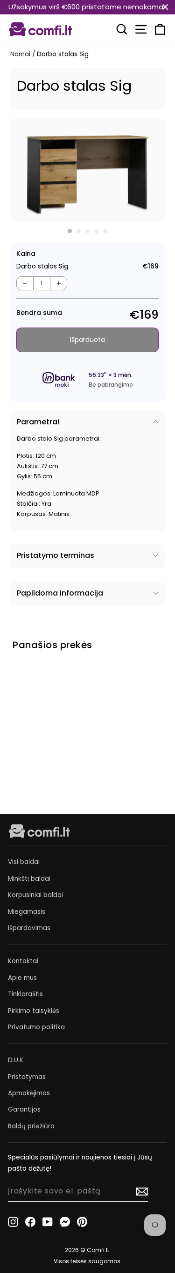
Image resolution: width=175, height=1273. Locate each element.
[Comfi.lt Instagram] (13, 1221)
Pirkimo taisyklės (33, 1010)
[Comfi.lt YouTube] (47, 1221)
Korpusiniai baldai (35, 895)
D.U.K (15, 1060)
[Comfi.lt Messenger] (65, 1221)
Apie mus (22, 977)
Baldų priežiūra (31, 1126)
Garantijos (24, 1109)
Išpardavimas (29, 928)
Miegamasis (26, 911)
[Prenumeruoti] (142, 1191)
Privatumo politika (36, 1027)
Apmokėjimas (29, 1093)
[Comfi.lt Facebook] (30, 1221)
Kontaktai (23, 961)
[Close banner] (165, 7)
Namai (20, 54)
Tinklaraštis (25, 994)
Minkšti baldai (29, 878)
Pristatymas (27, 1076)
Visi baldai (24, 862)
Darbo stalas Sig (31, 735)
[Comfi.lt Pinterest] (82, 1221)
